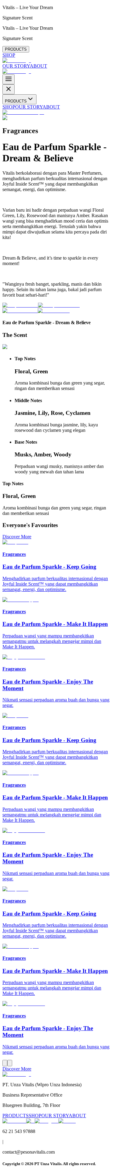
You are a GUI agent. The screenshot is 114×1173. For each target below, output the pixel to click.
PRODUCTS (16, 49)
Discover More (16, 536)
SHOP (8, 55)
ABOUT (38, 66)
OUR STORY (16, 66)
